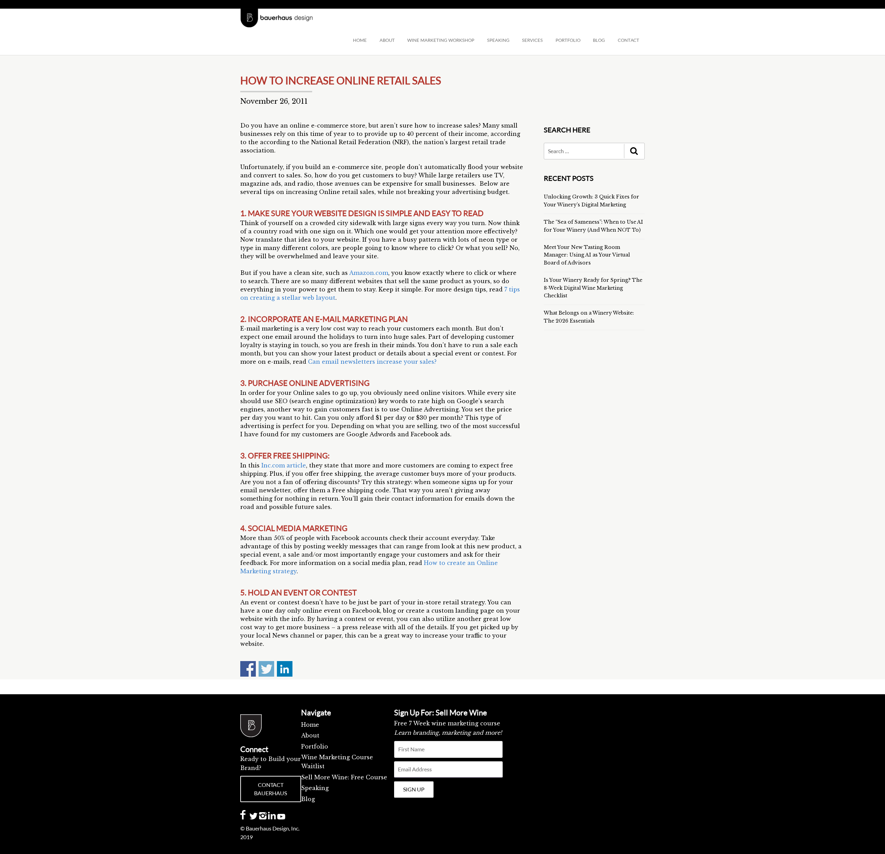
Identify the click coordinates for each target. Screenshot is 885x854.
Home (360, 40)
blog (599, 40)
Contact (628, 40)
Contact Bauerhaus (270, 789)
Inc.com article (283, 465)
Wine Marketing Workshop (440, 40)
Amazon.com (368, 272)
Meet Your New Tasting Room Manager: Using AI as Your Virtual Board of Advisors (587, 255)
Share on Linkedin (284, 669)
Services (532, 40)
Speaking (315, 788)
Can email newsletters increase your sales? (372, 361)
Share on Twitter (266, 669)
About (387, 40)
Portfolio (568, 40)
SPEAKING (498, 40)
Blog (308, 799)
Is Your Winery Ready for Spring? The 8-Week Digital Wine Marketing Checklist (593, 288)
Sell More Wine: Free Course (344, 777)
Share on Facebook (248, 669)
